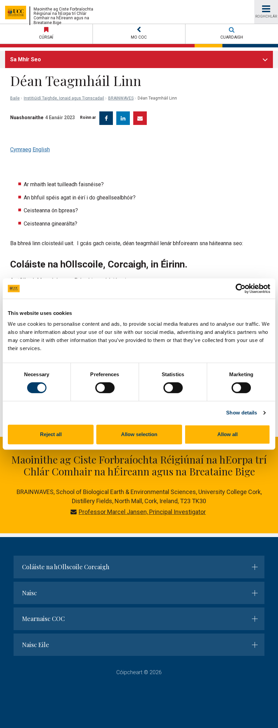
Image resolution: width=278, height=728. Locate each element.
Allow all (227, 434)
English (41, 149)
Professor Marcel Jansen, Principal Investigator (142, 511)
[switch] (105, 387)
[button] (139, 34)
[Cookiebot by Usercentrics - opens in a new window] (240, 288)
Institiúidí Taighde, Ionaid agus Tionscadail (64, 98)
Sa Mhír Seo (25, 59)
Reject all (51, 434)
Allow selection (139, 434)
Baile (15, 98)
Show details (241, 412)
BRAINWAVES (121, 98)
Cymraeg (20, 149)
